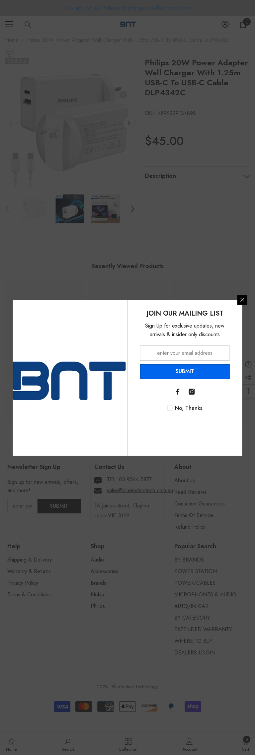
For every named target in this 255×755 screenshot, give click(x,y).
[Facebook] (178, 392)
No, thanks (188, 408)
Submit (185, 371)
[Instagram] (192, 392)
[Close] (242, 300)
